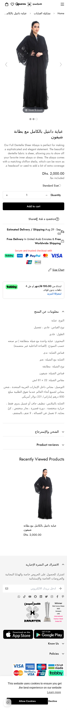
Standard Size (51, 186)
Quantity (56, 195)
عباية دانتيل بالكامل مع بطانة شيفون (40, 528)
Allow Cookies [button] (27, 701)
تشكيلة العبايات (42, 13)
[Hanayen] (29, 4)
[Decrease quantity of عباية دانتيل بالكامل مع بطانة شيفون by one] (47, 195)
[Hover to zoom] (33, 66)
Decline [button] (52, 701)
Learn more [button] (54, 692)
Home (61, 13)
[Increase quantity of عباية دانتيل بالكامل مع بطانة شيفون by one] (7, 195)
